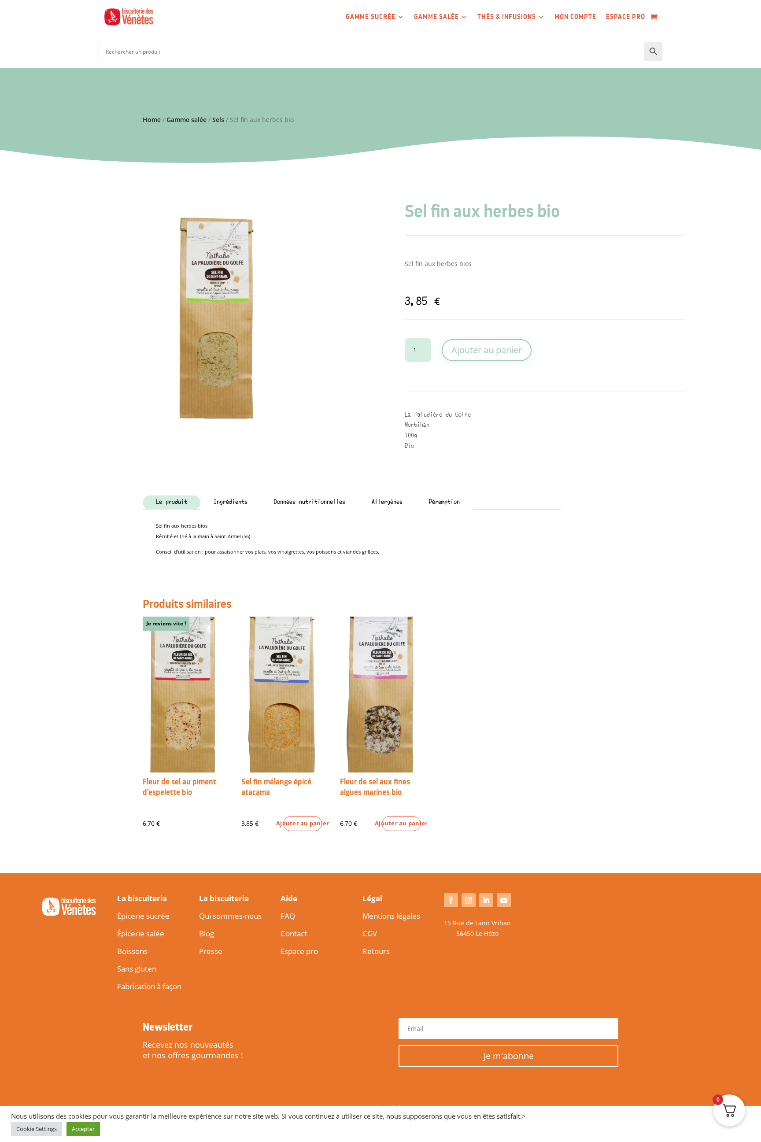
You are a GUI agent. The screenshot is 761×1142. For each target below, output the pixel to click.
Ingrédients (231, 502)
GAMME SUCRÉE (370, 16)
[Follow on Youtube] (504, 900)
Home (152, 119)
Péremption (444, 502)
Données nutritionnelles (309, 502)
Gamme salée (186, 119)
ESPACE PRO (625, 16)
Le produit (171, 502)
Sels (218, 119)
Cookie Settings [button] (36, 1129)
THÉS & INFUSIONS (506, 16)
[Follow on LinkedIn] (486, 900)
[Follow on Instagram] (469, 900)
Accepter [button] (83, 1129)
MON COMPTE (575, 16)
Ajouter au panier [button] (302, 823)
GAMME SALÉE (436, 16)
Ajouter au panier (486, 350)
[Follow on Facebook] (451, 900)
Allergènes (387, 502)
